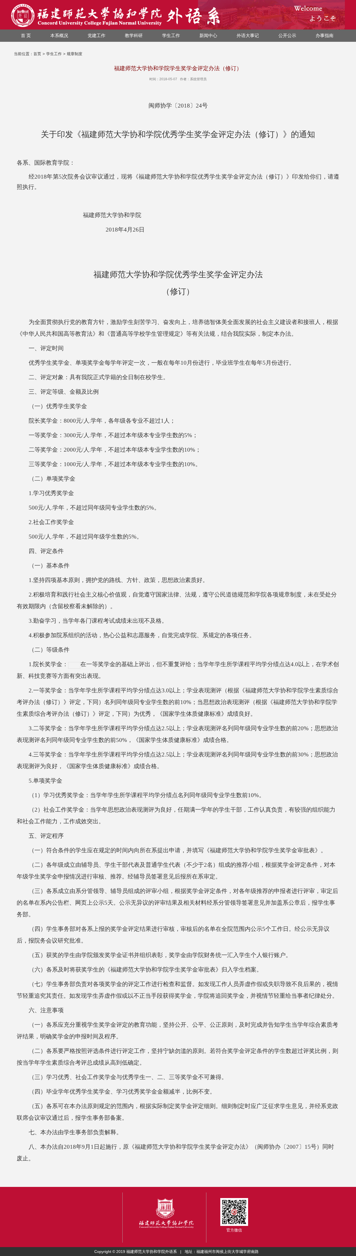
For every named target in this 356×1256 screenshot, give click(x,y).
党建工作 (96, 35)
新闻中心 (208, 35)
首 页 (26, 35)
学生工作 (171, 35)
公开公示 (287, 35)
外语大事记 (248, 35)
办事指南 (324, 35)
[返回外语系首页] (115, 15)
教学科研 (134, 35)
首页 (37, 54)
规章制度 (74, 54)
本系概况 (59, 35)
